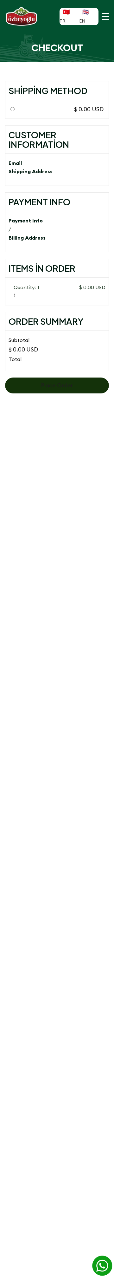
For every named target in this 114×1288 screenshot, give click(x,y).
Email (15, 163)
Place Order (57, 385)
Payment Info (26, 220)
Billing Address (27, 238)
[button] (105, 16)
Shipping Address (31, 171)
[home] (29, 16)
